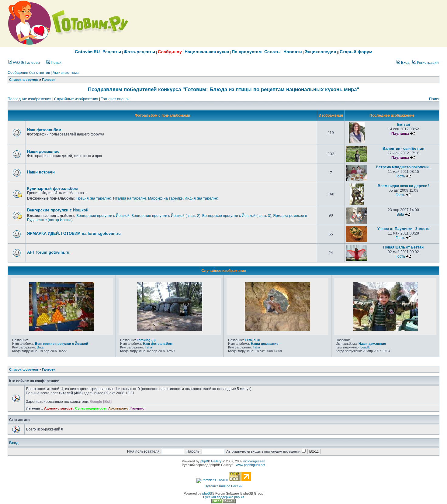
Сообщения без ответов (29, 72)
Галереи (32, 62)
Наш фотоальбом (44, 130)
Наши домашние (43, 151)
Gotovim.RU (87, 51)
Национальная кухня (207, 51)
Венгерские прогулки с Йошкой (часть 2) (165, 216)
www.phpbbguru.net (250, 465)
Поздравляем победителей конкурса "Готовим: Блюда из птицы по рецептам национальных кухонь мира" (223, 89)
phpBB (207, 493)
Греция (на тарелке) (93, 198)
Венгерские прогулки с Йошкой (57, 210)
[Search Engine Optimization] (223, 502)
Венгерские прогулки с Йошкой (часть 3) (236, 216)
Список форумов (23, 79)
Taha (148, 347)
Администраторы (58, 408)
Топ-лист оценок (115, 99)
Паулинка (400, 134)
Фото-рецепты (139, 51)
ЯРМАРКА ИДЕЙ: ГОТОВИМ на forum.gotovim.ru (74, 233)
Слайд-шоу (170, 51)
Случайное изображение (223, 271)
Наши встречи (41, 172)
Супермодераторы (90, 408)
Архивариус (118, 408)
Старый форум (356, 51)
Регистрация (427, 62)
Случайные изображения (76, 99)
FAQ (16, 62)
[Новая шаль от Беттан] (356, 260)
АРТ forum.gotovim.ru (48, 252)
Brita (400, 214)
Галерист (138, 408)
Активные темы (66, 72)
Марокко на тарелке (165, 198)
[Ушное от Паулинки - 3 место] (356, 241)
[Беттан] (357, 142)
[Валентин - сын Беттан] (356, 161)
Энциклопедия (320, 51)
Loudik (365, 347)
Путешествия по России (223, 486)
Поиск (55, 62)
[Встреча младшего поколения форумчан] (356, 179)
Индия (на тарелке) (201, 198)
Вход (405, 62)
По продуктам (247, 51)
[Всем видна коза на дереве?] (357, 203)
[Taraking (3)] (169, 329)
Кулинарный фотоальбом (52, 188)
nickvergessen (254, 461)
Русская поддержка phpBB (223, 497)
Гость (400, 176)
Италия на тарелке (129, 198)
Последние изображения (29, 99)
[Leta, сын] (277, 329)
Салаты (272, 51)
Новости (292, 51)
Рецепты (111, 51)
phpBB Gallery (211, 461)
